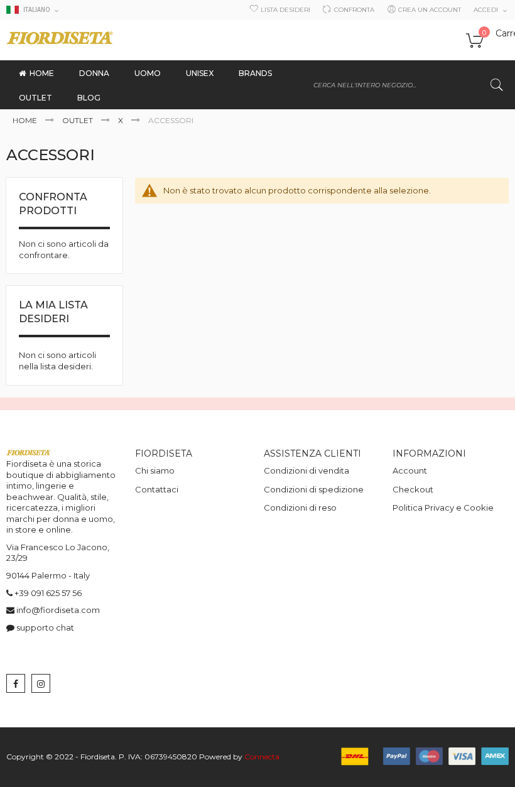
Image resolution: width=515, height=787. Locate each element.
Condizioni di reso (300, 507)
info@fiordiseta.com (58, 610)
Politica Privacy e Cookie (443, 507)
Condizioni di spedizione (314, 489)
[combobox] (408, 84)
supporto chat (45, 627)
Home (26, 120)
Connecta (261, 756)
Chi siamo (155, 470)
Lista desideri (285, 10)
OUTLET (78, 120)
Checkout (413, 489)
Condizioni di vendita (306, 470)
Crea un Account (429, 10)
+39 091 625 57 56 (48, 593)
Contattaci (156, 489)
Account (410, 470)
